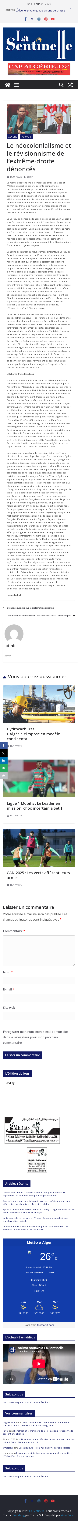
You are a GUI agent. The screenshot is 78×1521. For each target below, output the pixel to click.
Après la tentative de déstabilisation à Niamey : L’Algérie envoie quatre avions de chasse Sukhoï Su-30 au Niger (39, 1211)
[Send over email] (4, 768)
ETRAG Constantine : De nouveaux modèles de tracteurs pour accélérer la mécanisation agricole (36, 1424)
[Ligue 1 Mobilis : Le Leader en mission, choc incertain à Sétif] (39, 761)
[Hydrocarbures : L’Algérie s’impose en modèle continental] (39, 687)
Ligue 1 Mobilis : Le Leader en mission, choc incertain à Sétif (34, 806)
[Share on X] (4, 753)
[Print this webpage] (4, 775)
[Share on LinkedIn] (4, 760)
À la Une (12, 137)
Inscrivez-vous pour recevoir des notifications (26, 1402)
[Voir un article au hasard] (70, 84)
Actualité (26, 137)
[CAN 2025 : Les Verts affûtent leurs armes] (39, 830)
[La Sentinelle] (7, 84)
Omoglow (8, 1447)
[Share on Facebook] (4, 745)
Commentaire (14, 931)
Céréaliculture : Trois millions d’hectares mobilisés (44, 1447)
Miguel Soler (9, 1422)
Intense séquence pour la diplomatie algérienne (30, 607)
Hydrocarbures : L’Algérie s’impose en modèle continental (33, 733)
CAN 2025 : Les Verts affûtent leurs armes (38, 875)
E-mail (8, 989)
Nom (8, 972)
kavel (5, 1430)
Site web (9, 1008)
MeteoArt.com (45, 1324)
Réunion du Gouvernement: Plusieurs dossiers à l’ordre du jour (39, 615)
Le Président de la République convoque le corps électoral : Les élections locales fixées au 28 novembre (35, 1228)
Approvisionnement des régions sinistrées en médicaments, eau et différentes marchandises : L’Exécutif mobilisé (37, 1203)
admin (30, 176)
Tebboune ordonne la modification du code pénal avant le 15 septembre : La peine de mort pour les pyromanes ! (34, 1194)
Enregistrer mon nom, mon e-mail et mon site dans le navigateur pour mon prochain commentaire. (35, 1037)
